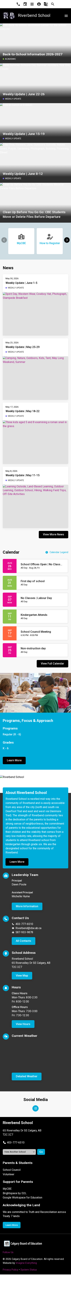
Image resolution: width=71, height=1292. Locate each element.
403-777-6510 (24, 924)
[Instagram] (35, 1108)
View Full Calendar (52, 663)
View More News (53, 534)
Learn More (14, 760)
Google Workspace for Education (22, 1197)
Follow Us (8, 1252)
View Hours (23, 1024)
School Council (12, 1169)
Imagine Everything (26, 1263)
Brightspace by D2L (15, 1193)
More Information (27, 906)
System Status (29, 1269)
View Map (22, 975)
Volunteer (8, 1174)
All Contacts (23, 940)
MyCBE (7, 1188)
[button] (67, 240)
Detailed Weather (26, 1076)
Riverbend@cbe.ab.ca (28, 928)
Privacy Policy (10, 1269)
